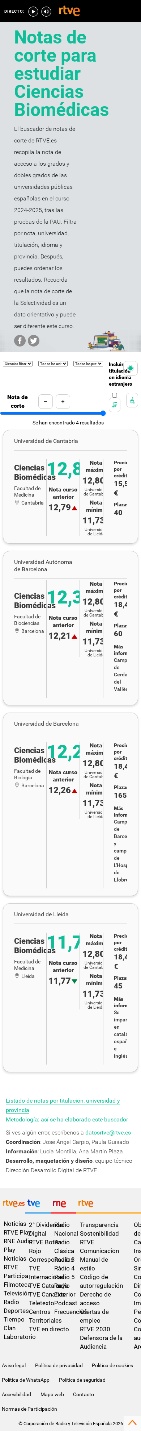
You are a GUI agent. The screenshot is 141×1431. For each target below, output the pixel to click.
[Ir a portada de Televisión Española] (38, 1205)
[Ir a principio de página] (132, 1426)
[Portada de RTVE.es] (69, 11)
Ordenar (110, 400)
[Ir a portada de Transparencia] (108, 1205)
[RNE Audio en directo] (46, 11)
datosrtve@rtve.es (108, 1132)
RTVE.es (46, 140)
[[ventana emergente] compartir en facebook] (20, 341)
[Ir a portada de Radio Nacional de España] (63, 1205)
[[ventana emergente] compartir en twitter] (33, 341)
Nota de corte (17, 401)
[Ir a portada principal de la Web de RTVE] (12, 1204)
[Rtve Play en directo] (33, 11)
